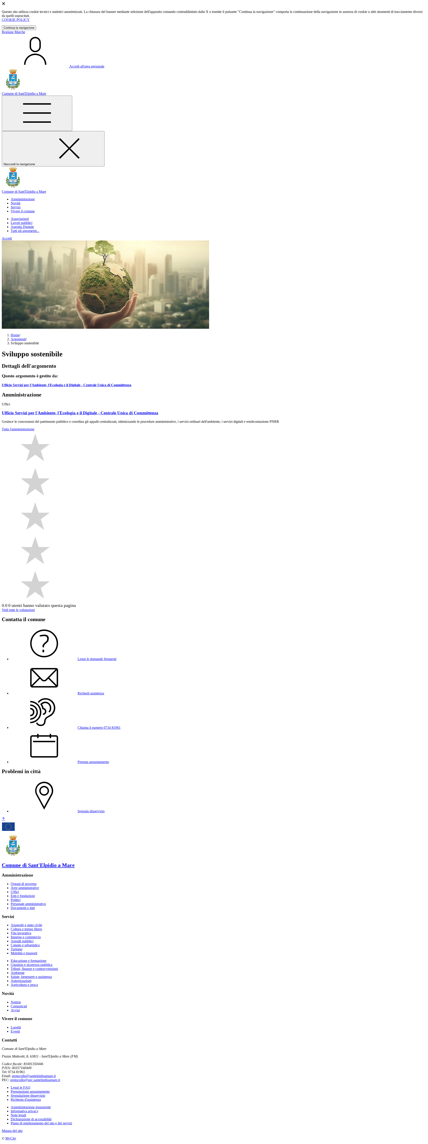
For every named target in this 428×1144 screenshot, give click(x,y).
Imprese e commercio (26, 937)
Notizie (16, 1002)
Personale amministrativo (28, 904)
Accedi (7, 238)
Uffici (15, 892)
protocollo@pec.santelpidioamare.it (35, 1080)
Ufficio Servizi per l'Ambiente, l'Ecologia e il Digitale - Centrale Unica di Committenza (66, 385)
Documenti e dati (23, 908)
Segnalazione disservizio (28, 1095)
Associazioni (20, 219)
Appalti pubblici (22, 941)
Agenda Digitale (22, 227)
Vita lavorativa (21, 933)
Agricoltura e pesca (24, 985)
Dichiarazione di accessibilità (31, 1119)
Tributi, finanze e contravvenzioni (34, 969)
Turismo (16, 949)
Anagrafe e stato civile (26, 925)
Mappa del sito (12, 1131)
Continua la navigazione (19, 27)
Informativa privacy (24, 1111)
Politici (16, 900)
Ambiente (18, 973)
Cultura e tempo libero (26, 929)
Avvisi (15, 1010)
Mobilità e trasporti (24, 953)
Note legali (18, 1115)
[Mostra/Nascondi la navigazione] (37, 113)
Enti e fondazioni (23, 896)
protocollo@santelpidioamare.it (34, 1076)
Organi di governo (24, 884)
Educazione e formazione (28, 961)
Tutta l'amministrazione (18, 429)
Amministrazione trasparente (31, 1107)
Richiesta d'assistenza (26, 1099)
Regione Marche (13, 32)
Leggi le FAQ (20, 1087)
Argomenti (18, 339)
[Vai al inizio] (3, 819)
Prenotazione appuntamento (30, 1091)
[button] (23, 199)
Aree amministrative (25, 888)
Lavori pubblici (21, 223)
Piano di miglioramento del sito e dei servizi (41, 1123)
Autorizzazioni (21, 981)
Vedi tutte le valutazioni (18, 610)
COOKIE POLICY (16, 20)
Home (15, 335)
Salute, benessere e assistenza (31, 977)
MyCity (10, 1138)
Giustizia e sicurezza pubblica (31, 965)
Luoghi (16, 1027)
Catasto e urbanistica (25, 945)
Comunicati (19, 1006)
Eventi (15, 1031)
